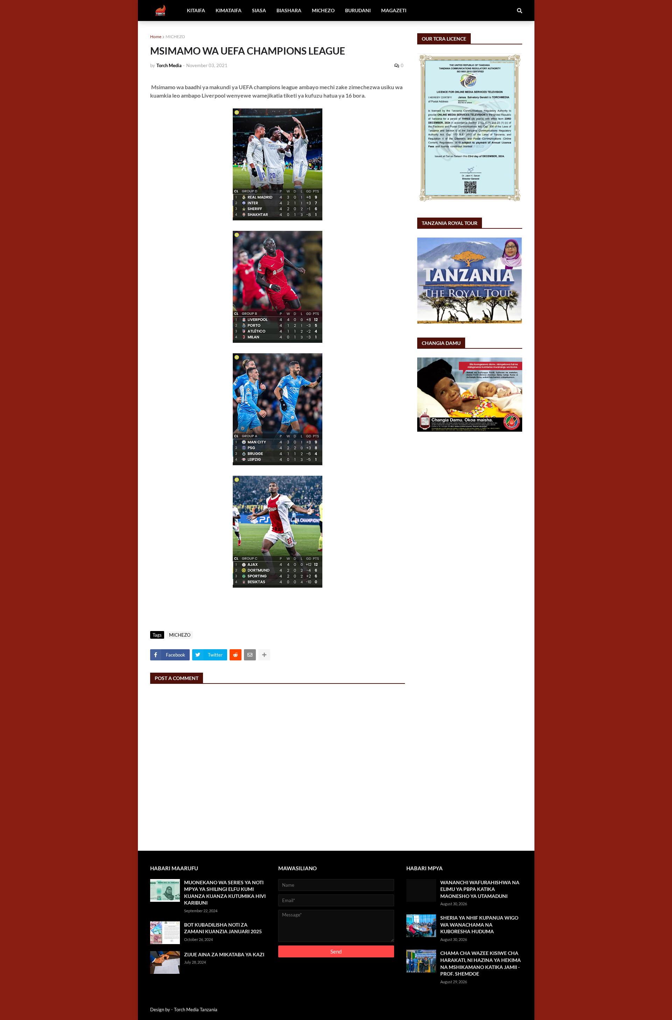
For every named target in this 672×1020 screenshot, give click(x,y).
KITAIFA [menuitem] (196, 10)
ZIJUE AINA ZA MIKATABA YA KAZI (224, 954)
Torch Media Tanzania (195, 1009)
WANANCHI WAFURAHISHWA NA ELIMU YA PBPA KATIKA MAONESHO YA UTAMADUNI (479, 889)
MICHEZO (175, 36)
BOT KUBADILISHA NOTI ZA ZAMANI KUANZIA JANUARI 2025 (223, 928)
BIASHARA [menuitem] (288, 10)
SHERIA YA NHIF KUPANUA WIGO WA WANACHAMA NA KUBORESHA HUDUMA (479, 924)
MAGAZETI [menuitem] (393, 10)
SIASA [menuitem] (259, 10)
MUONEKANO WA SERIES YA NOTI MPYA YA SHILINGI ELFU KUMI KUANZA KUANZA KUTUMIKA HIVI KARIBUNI (225, 892)
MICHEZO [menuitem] (323, 10)
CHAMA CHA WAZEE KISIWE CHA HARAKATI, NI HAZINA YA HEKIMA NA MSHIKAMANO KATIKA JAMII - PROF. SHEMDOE (480, 963)
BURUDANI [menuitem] (358, 10)
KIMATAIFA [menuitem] (228, 10)
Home (155, 36)
